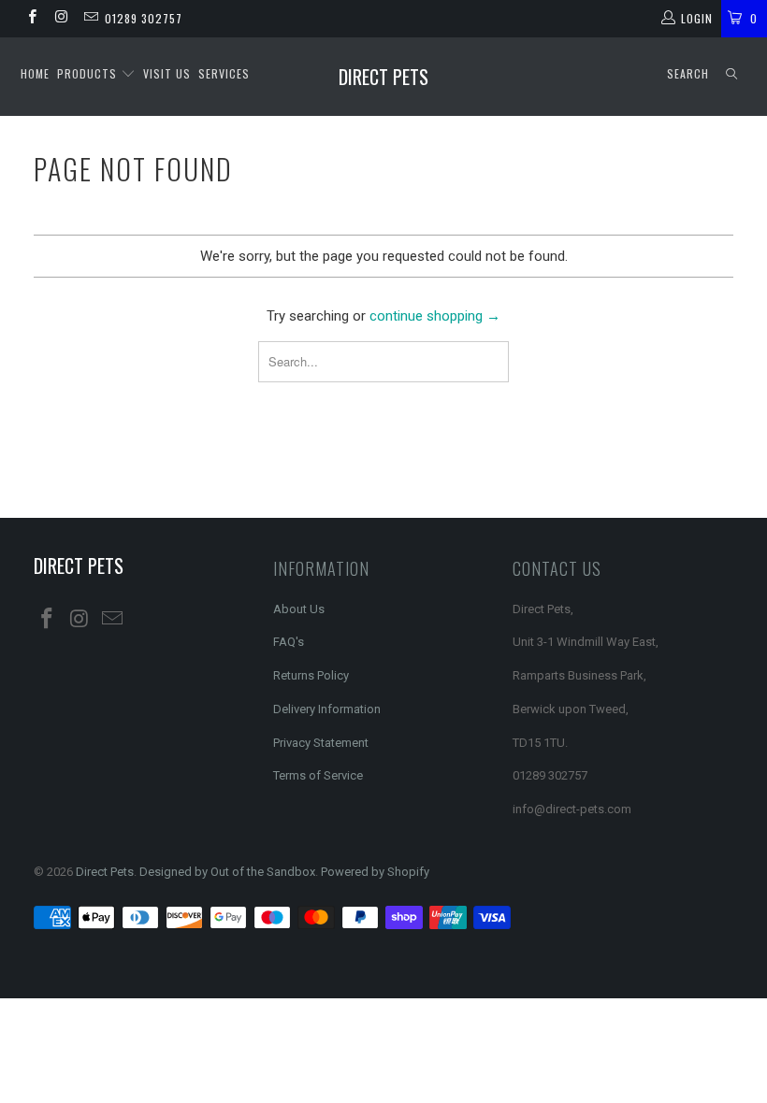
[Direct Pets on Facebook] (31, 18)
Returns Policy (311, 675)
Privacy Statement (321, 743)
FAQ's (288, 642)
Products (89, 73)
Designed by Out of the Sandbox (227, 872)
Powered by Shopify (375, 872)
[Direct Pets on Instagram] (60, 18)
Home (35, 73)
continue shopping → (434, 316)
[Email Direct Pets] (90, 18)
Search (688, 73)
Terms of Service (318, 775)
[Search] (731, 74)
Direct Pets (383, 77)
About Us (299, 609)
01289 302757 (143, 18)
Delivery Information (327, 709)
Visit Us (167, 73)
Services (224, 73)
